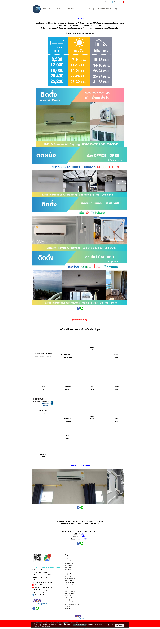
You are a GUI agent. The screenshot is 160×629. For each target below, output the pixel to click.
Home (44, 9)
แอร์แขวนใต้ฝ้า (69, 561)
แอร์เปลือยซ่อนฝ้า (69, 565)
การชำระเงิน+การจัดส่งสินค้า (72, 604)
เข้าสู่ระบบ (107, 2)
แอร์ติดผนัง (68, 559)
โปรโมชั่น (81, 9)
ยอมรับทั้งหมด (119, 625)
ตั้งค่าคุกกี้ (110, 625)
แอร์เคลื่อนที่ (68, 569)
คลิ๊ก (82, 534)
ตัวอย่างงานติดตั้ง (69, 595)
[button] (116, 9)
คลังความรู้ (91, 9)
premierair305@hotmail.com (43, 587)
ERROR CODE (68, 597)
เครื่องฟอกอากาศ (69, 582)
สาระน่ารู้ (67, 600)
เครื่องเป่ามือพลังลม (70, 580)
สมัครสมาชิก (116, 2)
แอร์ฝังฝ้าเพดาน (69, 563)
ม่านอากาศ (68, 576)
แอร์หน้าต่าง (68, 572)
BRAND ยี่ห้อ (71, 9)
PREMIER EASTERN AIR (104, 9)
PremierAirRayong (41, 590)
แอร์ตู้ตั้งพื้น (68, 567)
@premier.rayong (42, 592)
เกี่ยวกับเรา (52, 9)
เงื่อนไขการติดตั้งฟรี (70, 593)
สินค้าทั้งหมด (61, 9)
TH (125, 2)
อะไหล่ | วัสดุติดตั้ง (70, 585)
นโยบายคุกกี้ (47, 626)
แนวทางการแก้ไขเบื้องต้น (71, 602)
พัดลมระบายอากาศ (70, 578)
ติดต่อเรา (67, 606)
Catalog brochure (70, 591)
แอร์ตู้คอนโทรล (69, 574)
